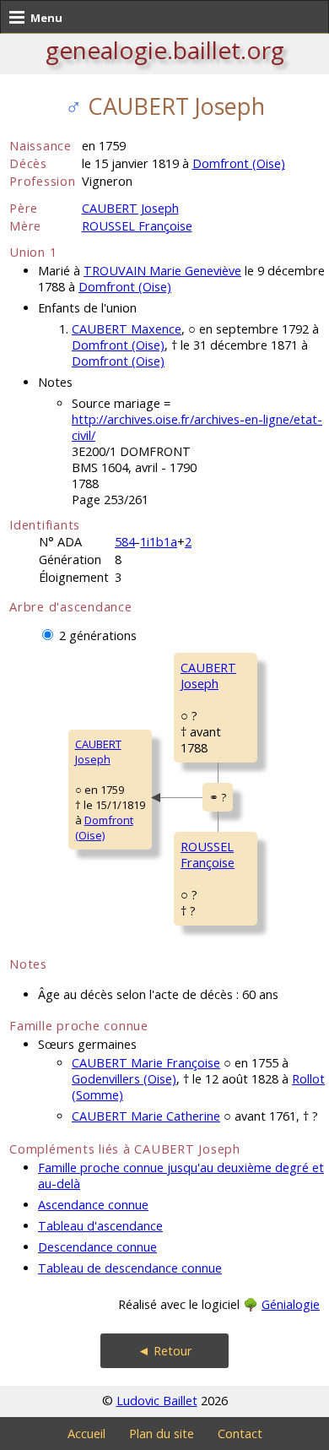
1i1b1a (158, 542)
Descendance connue (97, 1247)
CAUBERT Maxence (126, 329)
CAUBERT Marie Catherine (146, 1116)
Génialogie (291, 1304)
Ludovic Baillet (156, 1401)
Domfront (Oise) (238, 163)
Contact (240, 1434)
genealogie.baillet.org (165, 50)
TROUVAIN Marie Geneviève (162, 271)
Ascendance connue (93, 1205)
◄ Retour (165, 1351)
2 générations (98, 635)
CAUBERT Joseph (130, 208)
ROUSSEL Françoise (137, 226)
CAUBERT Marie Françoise (146, 1063)
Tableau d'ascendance (100, 1226)
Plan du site (161, 1434)
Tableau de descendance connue (130, 1268)
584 (125, 542)
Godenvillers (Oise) (124, 1079)
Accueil (86, 1434)
